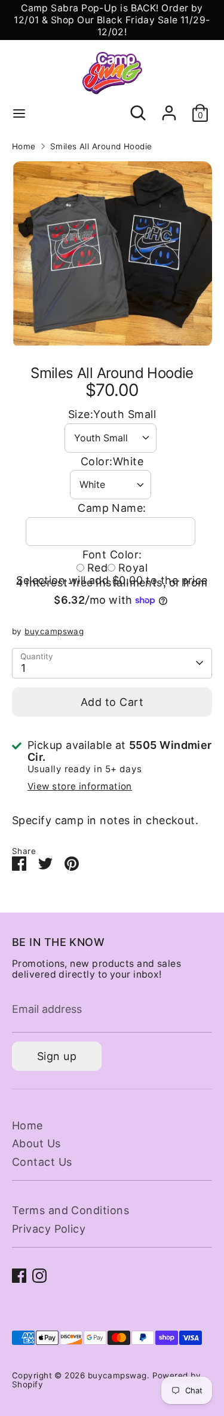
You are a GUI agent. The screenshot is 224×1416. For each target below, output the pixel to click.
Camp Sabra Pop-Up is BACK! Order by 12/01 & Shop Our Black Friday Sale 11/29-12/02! (112, 20)
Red (97, 567)
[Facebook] (19, 1275)
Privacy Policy (48, 1229)
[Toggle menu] (19, 112)
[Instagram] (39, 1275)
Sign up (56, 1056)
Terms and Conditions (70, 1210)
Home (24, 146)
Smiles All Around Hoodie (101, 146)
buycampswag (54, 631)
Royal (133, 567)
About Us (36, 1143)
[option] (112, 254)
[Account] (169, 106)
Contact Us (42, 1162)
